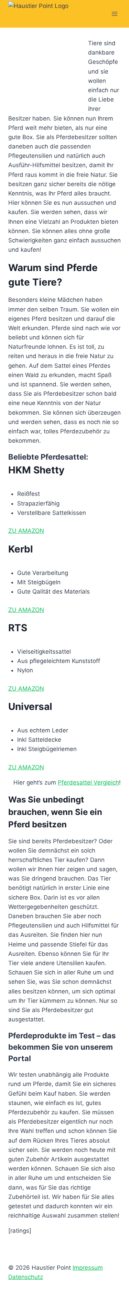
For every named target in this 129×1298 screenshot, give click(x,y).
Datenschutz (25, 1276)
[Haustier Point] (42, 13)
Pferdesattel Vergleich (88, 782)
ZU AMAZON (26, 530)
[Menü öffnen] (114, 13)
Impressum (88, 1267)
